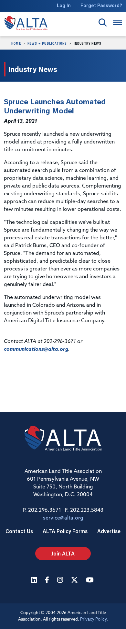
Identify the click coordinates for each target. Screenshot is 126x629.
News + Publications (47, 43)
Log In (64, 5)
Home (16, 43)
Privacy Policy (93, 619)
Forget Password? (101, 5)
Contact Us (19, 531)
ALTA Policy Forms (65, 531)
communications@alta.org (36, 349)
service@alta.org (63, 518)
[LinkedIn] (34, 580)
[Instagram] (61, 580)
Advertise (109, 531)
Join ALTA (63, 553)
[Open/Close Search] (103, 22)
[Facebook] (48, 580)
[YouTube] (90, 580)
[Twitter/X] (75, 580)
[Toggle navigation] (117, 22)
